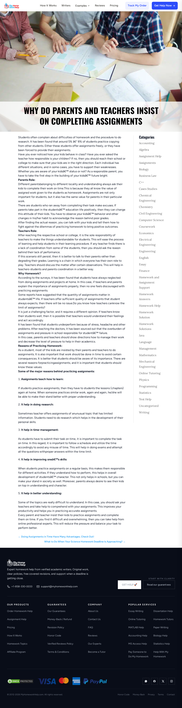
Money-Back (139, 694)
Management (147, 348)
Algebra (144, 149)
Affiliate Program (16, 651)
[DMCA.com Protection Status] (20, 681)
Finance (144, 270)
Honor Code (54, 635)
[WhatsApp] (146, 681)
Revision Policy (55, 627)
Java (141, 335)
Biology (144, 169)
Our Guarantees (56, 611)
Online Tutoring (149, 373)
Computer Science (151, 220)
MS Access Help (137, 643)
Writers (65, 5)
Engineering (147, 251)
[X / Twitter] (163, 681)
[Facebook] (154, 681)
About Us (93, 611)
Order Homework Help (20, 611)
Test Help (145, 399)
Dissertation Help (163, 611)
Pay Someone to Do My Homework (138, 654)
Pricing (114, 5)
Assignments (147, 163)
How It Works (48, 5)
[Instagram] (171, 681)
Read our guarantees (159, 584)
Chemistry (146, 207)
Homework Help (149, 305)
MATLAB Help (136, 627)
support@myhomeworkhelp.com (59, 586)
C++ (141, 182)
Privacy (151, 694)
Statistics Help (161, 643)
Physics (144, 379)
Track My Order (137, 5)
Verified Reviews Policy (60, 643)
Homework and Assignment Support (149, 282)
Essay (142, 264)
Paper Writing (160, 627)
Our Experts (94, 643)
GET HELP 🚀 (129, 584)
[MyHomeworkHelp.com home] (16, 562)
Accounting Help (137, 635)
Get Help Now (163, 5)
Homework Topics (17, 643)
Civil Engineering (150, 213)
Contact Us (94, 619)
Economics (146, 233)
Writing (144, 412)
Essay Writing (135, 611)
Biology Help (160, 635)
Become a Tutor (97, 651)
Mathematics (147, 355)
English (144, 258)
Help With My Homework (160, 654)
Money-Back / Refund (59, 619)
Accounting (146, 143)
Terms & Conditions (58, 651)
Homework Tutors (163, 619)
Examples (81, 5)
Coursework (147, 226)
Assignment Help (150, 156)
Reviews (100, 5)
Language (145, 342)
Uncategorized (149, 406)
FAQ (90, 627)
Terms (161, 694)
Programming (148, 386)
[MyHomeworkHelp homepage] (18, 6)
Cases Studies (148, 189)
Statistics (145, 392)
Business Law (148, 175)
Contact (171, 694)
